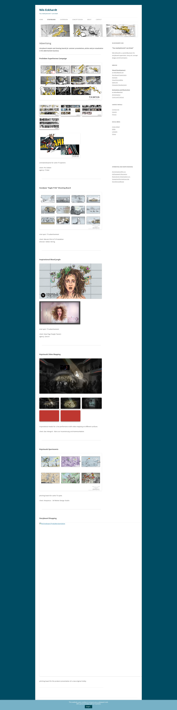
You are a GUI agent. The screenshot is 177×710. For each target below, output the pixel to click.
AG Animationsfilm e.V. (119, 172)
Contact (99, 19)
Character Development (119, 85)
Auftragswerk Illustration (119, 174)
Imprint (114, 112)
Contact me (115, 110)
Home (41, 19)
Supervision (64, 19)
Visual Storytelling (117, 80)
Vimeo (114, 134)
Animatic (114, 78)
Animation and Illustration (121, 90)
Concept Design (77, 19)
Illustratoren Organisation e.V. (121, 177)
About (89, 19)
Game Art (115, 82)
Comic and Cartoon (118, 97)
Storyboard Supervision (119, 75)
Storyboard (51, 19)
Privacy (114, 114)
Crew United (116, 127)
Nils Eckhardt (48, 10)
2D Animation (116, 95)
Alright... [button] (88, 707)
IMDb (113, 129)
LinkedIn (114, 132)
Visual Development (118, 70)
